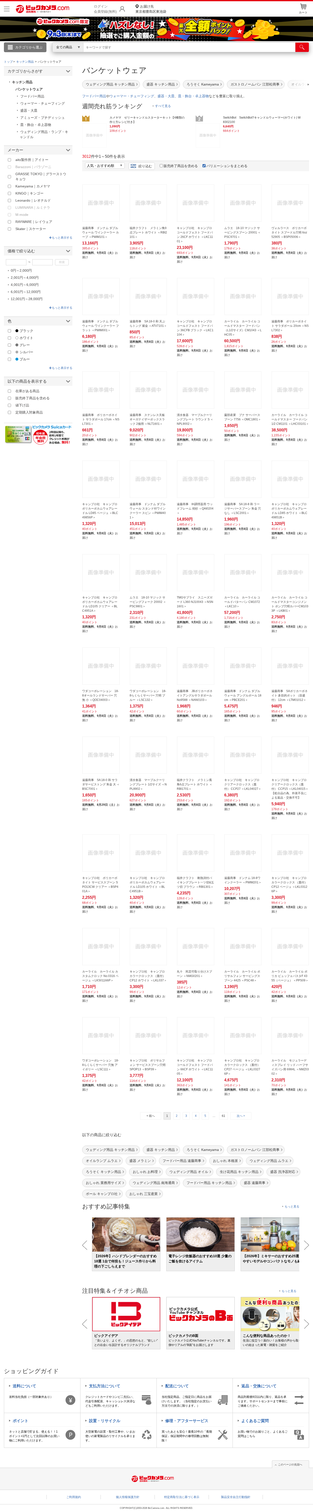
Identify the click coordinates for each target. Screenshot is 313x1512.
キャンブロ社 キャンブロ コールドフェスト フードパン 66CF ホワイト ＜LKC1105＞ (195, 1067)
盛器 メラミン (140, 1161)
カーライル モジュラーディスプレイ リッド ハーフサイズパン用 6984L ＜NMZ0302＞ (290, 1067)
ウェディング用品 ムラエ (269, 1161)
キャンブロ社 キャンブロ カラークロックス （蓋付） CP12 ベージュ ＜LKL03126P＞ (289, 884)
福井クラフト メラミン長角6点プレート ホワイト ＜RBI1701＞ (194, 784)
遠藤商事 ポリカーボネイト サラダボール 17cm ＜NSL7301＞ (100, 419)
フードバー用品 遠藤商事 (182, 1161)
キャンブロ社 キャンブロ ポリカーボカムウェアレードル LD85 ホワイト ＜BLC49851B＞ (289, 510)
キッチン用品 (22, 82)
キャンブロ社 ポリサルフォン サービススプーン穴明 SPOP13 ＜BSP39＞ (148, 1065)
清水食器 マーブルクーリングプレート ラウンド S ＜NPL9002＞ (195, 419)
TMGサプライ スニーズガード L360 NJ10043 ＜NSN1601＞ (195, 602)
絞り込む (145, 166)
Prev (84, 1245)
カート (303, 12)
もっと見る (292, 1206)
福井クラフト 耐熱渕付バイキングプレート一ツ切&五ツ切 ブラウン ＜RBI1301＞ (195, 882)
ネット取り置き (220, 54)
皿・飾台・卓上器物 (193, 96)
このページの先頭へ (290, 1464)
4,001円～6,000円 (25, 285)
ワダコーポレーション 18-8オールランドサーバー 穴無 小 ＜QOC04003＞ (100, 695)
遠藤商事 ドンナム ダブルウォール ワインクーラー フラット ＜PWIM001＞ (100, 326)
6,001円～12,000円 (26, 292)
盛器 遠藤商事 (254, 1183)
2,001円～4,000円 (25, 278)
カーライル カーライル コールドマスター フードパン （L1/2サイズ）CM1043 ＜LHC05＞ (243, 328)
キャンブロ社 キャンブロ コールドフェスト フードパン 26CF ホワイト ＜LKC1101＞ (195, 234)
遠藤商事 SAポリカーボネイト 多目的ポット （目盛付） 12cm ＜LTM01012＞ (289, 695)
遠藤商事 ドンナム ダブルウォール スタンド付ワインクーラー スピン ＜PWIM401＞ (148, 510)
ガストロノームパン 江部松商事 (255, 84)
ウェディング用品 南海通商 (154, 1183)
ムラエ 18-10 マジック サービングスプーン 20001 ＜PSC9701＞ (242, 232)
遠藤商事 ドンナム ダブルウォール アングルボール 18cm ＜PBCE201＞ (242, 695)
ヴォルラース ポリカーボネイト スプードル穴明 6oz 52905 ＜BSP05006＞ (289, 232)
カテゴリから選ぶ (29, 47)
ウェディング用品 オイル (188, 1172)
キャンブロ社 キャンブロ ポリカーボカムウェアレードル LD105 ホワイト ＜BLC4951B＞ (147, 884)
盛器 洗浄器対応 (282, 1172)
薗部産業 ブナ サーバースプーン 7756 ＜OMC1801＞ (242, 417)
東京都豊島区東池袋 (150, 8)
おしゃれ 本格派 (225, 1161)
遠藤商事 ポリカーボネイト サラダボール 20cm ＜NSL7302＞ (290, 326)
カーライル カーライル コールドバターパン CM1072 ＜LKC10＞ (242, 602)
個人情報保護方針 (127, 1497)
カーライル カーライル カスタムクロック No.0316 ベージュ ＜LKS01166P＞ (100, 976)
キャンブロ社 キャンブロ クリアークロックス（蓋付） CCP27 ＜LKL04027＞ (242, 784)
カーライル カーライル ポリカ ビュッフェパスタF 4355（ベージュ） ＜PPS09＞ (289, 976)
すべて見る (163, 106)
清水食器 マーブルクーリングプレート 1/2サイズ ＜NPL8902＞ (148, 784)
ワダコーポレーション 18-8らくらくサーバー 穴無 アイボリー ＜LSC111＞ (100, 1065)
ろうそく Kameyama (203, 84)
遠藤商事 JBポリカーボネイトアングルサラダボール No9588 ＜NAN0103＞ (194, 695)
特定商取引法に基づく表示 (181, 1497)
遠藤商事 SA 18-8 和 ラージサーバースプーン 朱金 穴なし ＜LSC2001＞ (242, 508)
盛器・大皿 (166, 96)
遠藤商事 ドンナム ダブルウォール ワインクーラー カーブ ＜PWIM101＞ (100, 232)
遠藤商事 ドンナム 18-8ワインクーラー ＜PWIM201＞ (242, 880)
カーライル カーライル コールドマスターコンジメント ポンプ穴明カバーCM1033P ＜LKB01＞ (289, 604)
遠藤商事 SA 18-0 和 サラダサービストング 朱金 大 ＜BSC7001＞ (101, 784)
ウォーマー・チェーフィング (132, 96)
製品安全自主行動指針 (235, 1497)
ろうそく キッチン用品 (103, 1172)
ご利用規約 (73, 1497)
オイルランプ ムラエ (102, 1161)
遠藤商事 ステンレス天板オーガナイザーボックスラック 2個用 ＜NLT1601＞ (147, 419)
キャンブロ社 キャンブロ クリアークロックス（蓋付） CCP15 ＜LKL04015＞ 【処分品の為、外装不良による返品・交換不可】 (289, 788)
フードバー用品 (94, 96)
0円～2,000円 (21, 270)
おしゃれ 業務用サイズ (103, 1183)
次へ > (241, 1116)
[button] (294, 84)
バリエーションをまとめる (226, 166)
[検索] (302, 47)
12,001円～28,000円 (27, 299)
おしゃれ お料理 (145, 1172)
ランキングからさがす (137, 54)
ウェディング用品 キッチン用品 (110, 84)
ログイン (51, 55)
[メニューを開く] (7, 9)
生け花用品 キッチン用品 (239, 1172)
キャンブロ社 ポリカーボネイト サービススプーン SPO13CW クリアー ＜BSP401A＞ (100, 884)
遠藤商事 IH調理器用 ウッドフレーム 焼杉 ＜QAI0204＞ (195, 508)
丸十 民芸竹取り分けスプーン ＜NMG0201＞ (194, 974)
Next (306, 1245)
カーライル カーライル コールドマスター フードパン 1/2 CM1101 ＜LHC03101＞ (290, 419)
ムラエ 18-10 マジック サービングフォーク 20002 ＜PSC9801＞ (148, 602)
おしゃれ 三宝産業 (143, 1194)
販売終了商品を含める (181, 166)
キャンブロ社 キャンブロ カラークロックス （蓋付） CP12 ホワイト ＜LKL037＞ (148, 976)
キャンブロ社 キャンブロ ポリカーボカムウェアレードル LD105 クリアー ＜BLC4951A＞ (100, 604)
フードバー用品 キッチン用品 (209, 1183)
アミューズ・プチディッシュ (42, 118)
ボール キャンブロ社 (102, 1194)
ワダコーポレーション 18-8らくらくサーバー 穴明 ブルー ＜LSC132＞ (148, 695)
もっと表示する (62, 237)
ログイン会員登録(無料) (105, 8)
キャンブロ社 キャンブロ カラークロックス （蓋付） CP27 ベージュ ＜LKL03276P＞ (242, 1067)
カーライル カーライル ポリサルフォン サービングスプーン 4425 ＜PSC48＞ (242, 976)
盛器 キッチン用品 (160, 84)
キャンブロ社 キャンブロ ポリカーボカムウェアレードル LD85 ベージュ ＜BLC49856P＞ (100, 510)
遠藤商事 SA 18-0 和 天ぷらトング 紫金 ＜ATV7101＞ (148, 324)
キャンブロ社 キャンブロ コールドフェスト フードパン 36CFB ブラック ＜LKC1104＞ (195, 328)
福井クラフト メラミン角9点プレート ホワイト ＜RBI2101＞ (148, 232)
